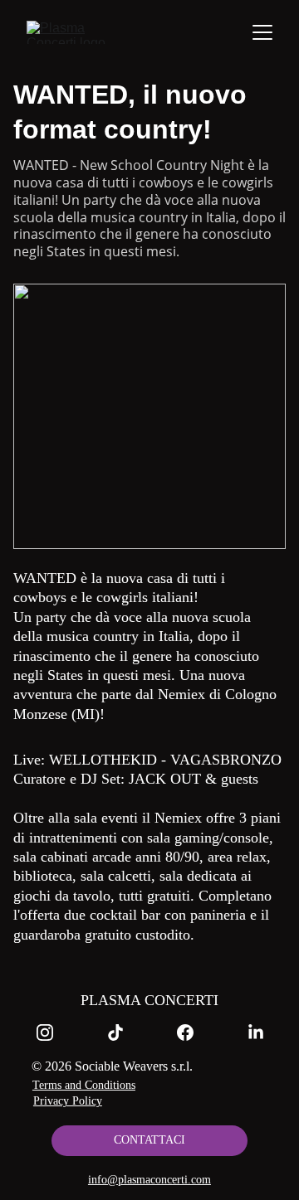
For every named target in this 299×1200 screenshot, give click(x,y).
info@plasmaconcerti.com (149, 1179)
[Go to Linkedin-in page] (256, 1032)
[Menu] (262, 32)
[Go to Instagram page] (53, 1032)
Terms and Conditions (83, 1085)
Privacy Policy (67, 1101)
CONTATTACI (149, 1140)
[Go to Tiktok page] (123, 1032)
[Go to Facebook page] (193, 1032)
